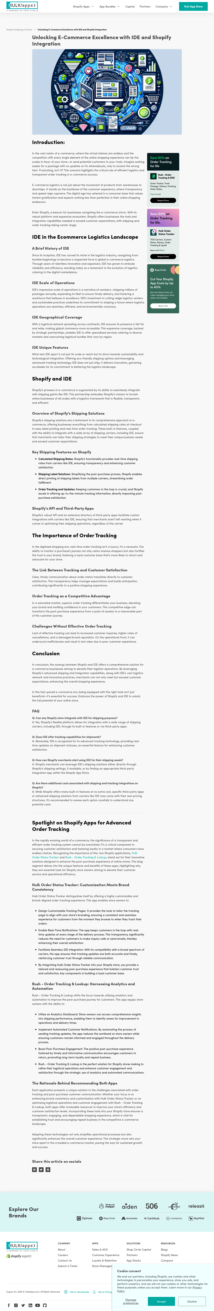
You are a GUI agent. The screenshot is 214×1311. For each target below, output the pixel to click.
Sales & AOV (100, 1249)
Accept (161, 1301)
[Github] (44, 1305)
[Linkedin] (30, 1305)
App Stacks (134, 1260)
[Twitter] (23, 1305)
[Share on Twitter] (41, 1169)
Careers (63, 1255)
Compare (167, 1260)
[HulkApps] (22, 6)
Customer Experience (105, 1255)
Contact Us (65, 1260)
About (61, 1249)
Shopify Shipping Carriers (19, 29)
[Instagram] (16, 1305)
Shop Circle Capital (139, 1249)
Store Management (104, 1266)
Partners (132, 1255)
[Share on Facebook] (34, 1169)
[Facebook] (8, 1305)
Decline (192, 1301)
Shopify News (169, 1255)
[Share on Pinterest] (48, 1169)
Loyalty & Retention (104, 1260)
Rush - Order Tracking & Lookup (85, 857)
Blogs (164, 1249)
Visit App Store (193, 6)
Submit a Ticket (67, 1266)
